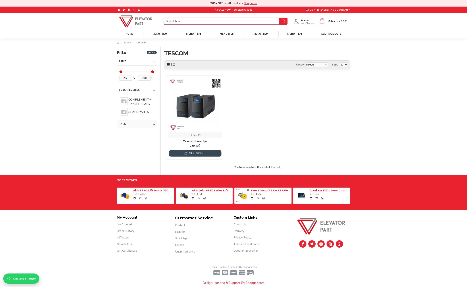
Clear (153, 52)
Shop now (250, 3)
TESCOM (195, 135)
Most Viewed (127, 180)
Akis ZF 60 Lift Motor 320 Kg (153, 190)
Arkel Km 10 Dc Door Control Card (329, 190)
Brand (127, 42)
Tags (122, 124)
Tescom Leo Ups (195, 141)
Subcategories (129, 90)
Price (122, 61)
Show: (335, 64)
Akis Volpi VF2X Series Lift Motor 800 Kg (211, 190)
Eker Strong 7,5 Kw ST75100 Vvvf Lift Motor (270, 190)
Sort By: (300, 64)
